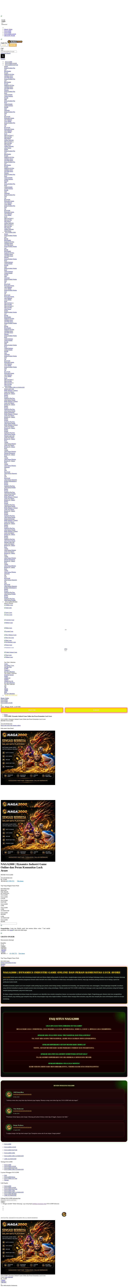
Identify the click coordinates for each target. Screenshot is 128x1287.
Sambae (6, 679)
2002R (6, 689)
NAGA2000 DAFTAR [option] (4, 901)
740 (5, 687)
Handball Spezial (9, 675)
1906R (6, 690)
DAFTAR (31, 710)
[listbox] (25, 908)
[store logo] (15, 42)
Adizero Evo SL (8, 681)
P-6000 (6, 668)
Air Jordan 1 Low (9, 665)
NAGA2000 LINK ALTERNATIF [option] (5, 909)
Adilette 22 (7, 678)
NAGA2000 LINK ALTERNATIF (14, 1156)
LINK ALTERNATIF (10, 1159)
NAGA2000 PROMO (10, 1194)
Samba (6, 676)
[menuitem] (8, 61)
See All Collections (9, 671)
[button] (4, 803)
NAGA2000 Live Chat (10, 1178)
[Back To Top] (1, 1284)
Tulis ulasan (20, 881)
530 (5, 686)
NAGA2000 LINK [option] (4, 904)
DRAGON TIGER (9, 35)
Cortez (6, 664)
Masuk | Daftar (8, 29)
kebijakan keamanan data (39, 1203)
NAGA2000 (7, 31)
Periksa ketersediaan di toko (8, 962)
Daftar (12, 45)
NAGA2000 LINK (9, 1153)
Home (6, 714)
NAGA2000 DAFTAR (10, 1150)
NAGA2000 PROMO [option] (4, 913)
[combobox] (9, 52)
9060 (5, 692)
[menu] (64, 378)
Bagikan (3, 964)
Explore (3, 59)
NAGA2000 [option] (4, 895)
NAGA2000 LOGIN (10, 34)
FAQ (5, 1175)
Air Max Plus (8, 667)
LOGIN (96, 710)
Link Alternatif (9, 1277)
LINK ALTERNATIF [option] (5, 917)
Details (3, 966)
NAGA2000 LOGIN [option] (4, 897)
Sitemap (6, 1180)
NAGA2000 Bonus (9, 1177)
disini (11, 930)
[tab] (64, 59)
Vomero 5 (7, 670)
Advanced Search (5, 53)
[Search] (3, 56)
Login (4, 45)
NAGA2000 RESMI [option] (4, 920)
